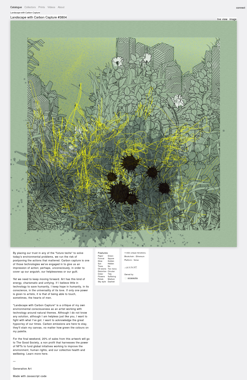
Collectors (30, 7)
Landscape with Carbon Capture (25, 12)
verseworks (133, 278)
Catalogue (16, 7)
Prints (41, 7)
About (61, 7)
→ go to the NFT (130, 267)
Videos (51, 7)
